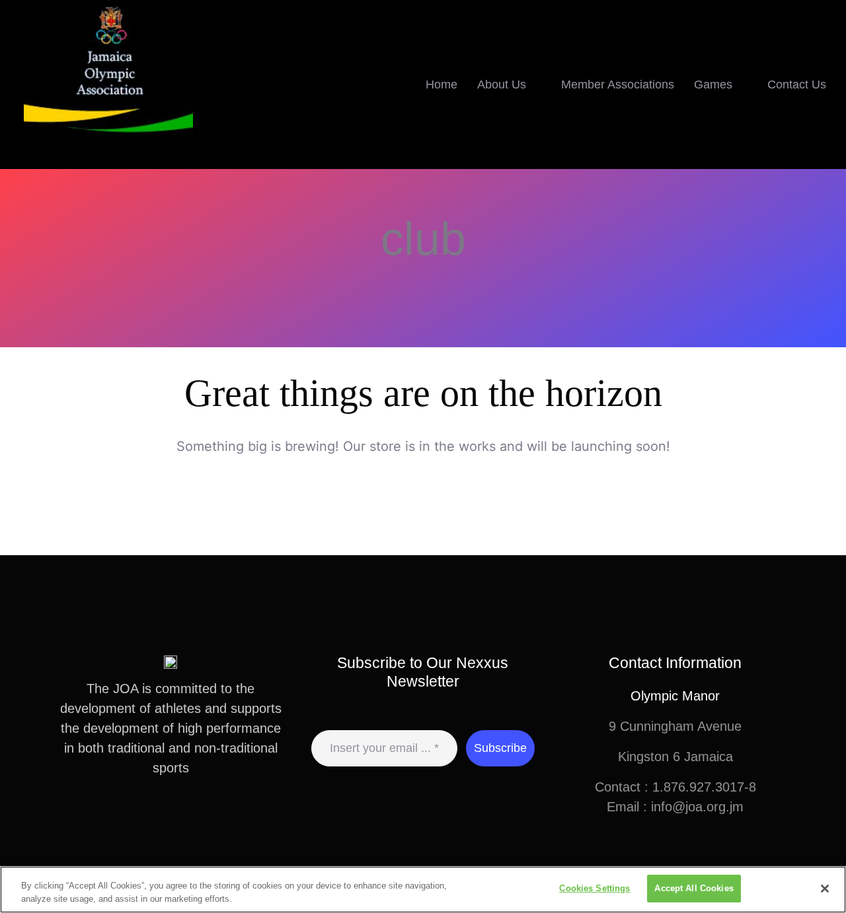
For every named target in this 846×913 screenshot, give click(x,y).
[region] (423, 889)
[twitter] (160, 816)
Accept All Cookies (693, 888)
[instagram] (181, 816)
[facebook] (139, 816)
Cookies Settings (594, 888)
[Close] (824, 888)
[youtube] (202, 816)
